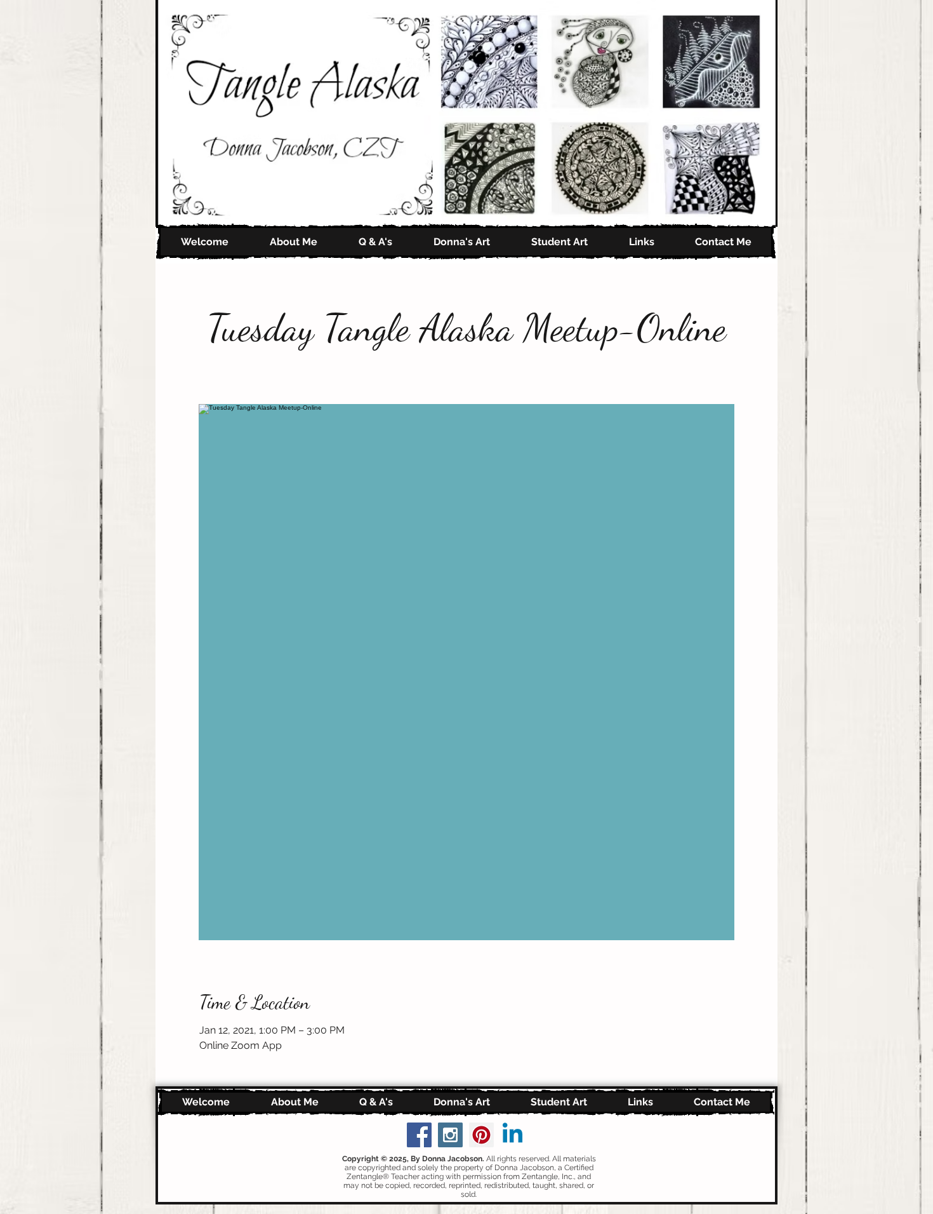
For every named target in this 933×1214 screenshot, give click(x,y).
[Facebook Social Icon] (419, 1135)
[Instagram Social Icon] (450, 1135)
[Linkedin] (512, 1135)
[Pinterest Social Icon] (481, 1135)
